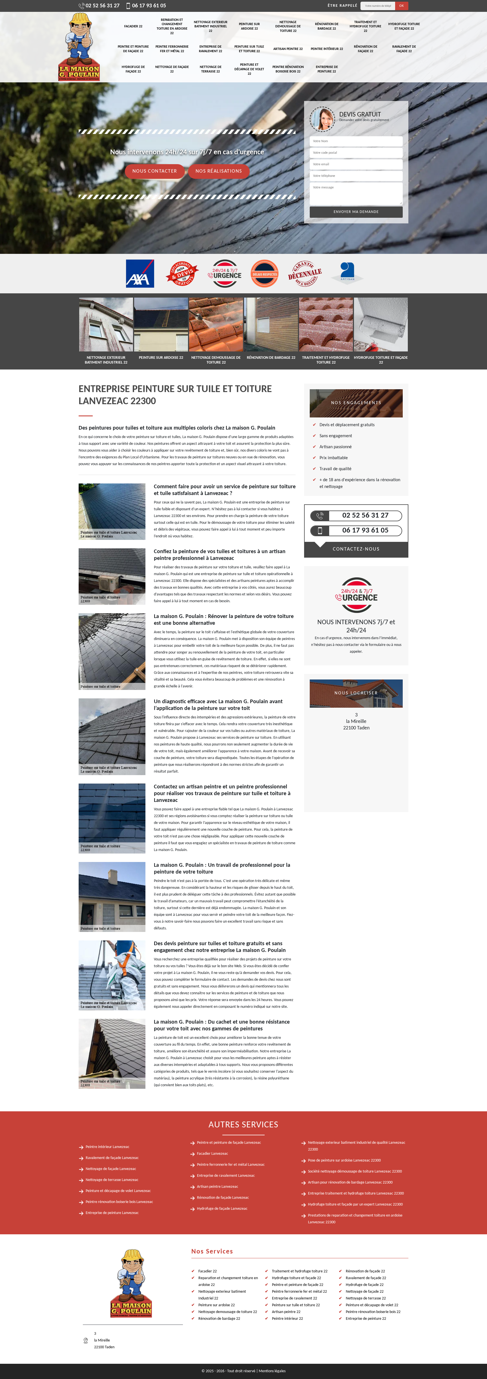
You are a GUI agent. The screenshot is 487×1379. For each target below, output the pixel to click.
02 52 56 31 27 (102, 6)
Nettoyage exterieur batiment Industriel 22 (210, 27)
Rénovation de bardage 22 (326, 26)
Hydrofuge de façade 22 (133, 69)
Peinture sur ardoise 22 (249, 26)
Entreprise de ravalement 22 (210, 49)
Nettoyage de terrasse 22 (211, 69)
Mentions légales (272, 1371)
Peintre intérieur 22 (327, 49)
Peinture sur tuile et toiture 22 (249, 49)
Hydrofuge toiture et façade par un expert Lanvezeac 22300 (355, 1204)
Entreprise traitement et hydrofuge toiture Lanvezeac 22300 (356, 1193)
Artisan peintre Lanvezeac (217, 1187)
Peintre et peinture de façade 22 (133, 49)
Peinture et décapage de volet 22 (249, 69)
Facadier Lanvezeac (212, 1154)
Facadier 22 (133, 26)
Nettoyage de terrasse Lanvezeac (112, 1180)
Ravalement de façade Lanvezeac (112, 1158)
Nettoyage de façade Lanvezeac (111, 1169)
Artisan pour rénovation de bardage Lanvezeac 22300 (350, 1182)
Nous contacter (154, 171)
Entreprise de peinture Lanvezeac (112, 1213)
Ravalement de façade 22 (404, 49)
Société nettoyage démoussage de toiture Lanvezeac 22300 (355, 1171)
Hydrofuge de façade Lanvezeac (222, 1209)
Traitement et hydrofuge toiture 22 (365, 27)
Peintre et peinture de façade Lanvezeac (229, 1143)
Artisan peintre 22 (288, 49)
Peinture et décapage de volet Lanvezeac (118, 1191)
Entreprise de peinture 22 (327, 69)
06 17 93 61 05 (149, 6)
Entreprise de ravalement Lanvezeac (226, 1176)
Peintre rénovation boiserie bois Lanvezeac (119, 1202)
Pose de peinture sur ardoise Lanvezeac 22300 (344, 1160)
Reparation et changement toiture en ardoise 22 (172, 26)
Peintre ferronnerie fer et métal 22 (172, 49)
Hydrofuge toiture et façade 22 (404, 26)
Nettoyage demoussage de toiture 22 (288, 27)
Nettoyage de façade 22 (172, 69)
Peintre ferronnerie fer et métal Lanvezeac (231, 1165)
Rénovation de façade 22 (365, 49)
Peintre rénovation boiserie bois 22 (288, 69)
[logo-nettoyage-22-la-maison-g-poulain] (78, 47)
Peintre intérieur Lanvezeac (107, 1147)
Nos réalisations (219, 171)
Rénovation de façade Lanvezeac (223, 1198)
